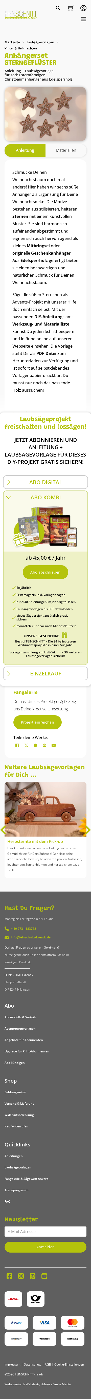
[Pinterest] (44, 745)
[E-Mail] (53, 745)
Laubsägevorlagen (40, 42)
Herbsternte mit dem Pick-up (35, 841)
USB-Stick (51, 652)
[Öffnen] (83, 19)
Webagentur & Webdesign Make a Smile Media (38, 1384)
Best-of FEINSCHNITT (30, 641)
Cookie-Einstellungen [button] (69, 1364)
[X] (26, 745)
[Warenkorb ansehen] (71, 8)
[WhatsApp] (35, 745)
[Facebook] (17, 745)
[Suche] (58, 9)
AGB (48, 1364)
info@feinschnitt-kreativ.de (31, 937)
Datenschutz (32, 1364)
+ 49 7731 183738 (23, 929)
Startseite (12, 42)
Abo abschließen (45, 572)
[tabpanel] (45, 418)
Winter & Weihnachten (21, 48)
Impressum (12, 1364)
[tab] (25, 150)
